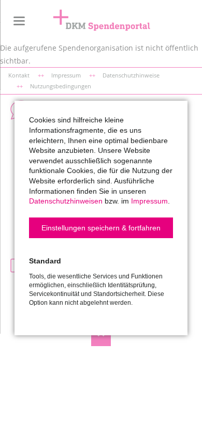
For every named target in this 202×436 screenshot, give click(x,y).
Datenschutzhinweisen (66, 201)
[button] (101, 227)
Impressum (149, 201)
